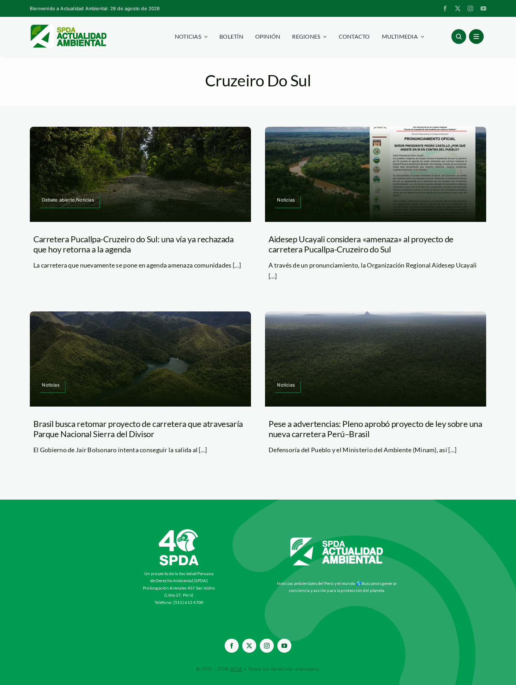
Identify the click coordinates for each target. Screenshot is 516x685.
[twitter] (458, 8)
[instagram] (470, 8)
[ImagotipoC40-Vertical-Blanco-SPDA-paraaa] (179, 531)
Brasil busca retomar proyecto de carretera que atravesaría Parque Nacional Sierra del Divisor (138, 429)
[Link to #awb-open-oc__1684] (476, 36)
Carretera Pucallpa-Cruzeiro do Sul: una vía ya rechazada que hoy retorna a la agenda (133, 244)
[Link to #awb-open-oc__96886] (458, 36)
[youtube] (483, 8)
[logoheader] (68, 27)
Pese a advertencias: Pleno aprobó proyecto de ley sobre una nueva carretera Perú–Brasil (375, 429)
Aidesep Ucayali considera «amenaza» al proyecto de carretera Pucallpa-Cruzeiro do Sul (361, 244)
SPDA (236, 669)
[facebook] (445, 8)
